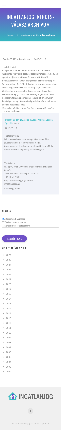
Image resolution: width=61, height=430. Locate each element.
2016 (8, 303)
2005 (8, 357)
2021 (8, 279)
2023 (8, 269)
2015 (8, 308)
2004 (8, 362)
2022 (8, 274)
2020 (8, 284)
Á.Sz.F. (46, 423)
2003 (8, 366)
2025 (8, 260)
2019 (8, 289)
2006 (8, 352)
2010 (8, 332)
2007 (8, 347)
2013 (8, 318)
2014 (8, 313)
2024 (8, 264)
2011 (8, 328)
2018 (8, 294)
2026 (8, 255)
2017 (8, 298)
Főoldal (10, 35)
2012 (8, 323)
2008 (8, 342)
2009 (8, 337)
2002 (8, 371)
